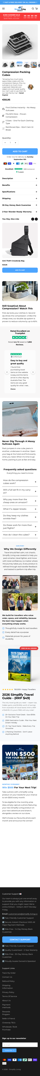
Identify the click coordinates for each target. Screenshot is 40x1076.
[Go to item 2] (12, 65)
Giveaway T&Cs (8, 1023)
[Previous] (3, 2)
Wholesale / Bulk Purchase (9, 1028)
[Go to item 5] (34, 65)
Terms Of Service (9, 996)
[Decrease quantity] (5, 142)
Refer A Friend (8, 1019)
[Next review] (33, 372)
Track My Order (9, 973)
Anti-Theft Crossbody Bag (13, 261)
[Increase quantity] (15, 142)
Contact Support (20, 939)
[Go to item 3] (19, 65)
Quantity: (6, 138)
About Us (6, 1001)
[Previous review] (7, 372)
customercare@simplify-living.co (22, 914)
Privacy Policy (8, 992)
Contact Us (7, 977)
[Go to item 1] (5, 65)
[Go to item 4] (27, 65)
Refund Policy (8, 981)
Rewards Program (6, 1013)
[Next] (37, 2)
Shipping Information (7, 986)
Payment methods (6, 1006)
